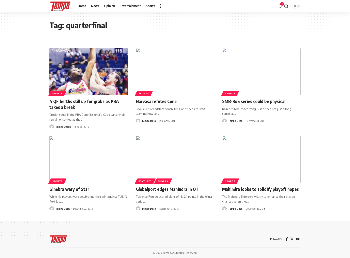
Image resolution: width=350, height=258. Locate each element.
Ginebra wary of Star (69, 189)
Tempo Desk (149, 120)
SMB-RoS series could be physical (253, 101)
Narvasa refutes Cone (156, 101)
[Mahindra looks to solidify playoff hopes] (261, 159)
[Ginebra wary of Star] (88, 159)
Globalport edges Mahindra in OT (167, 189)
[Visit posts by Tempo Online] (51, 126)
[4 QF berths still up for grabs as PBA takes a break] (88, 71)
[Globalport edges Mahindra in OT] (175, 159)
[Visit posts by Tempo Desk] (138, 121)
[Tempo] (60, 6)
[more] (160, 6)
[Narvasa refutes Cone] (175, 71)
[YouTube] (298, 239)
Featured (145, 181)
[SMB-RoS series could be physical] (261, 71)
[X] (292, 239)
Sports (57, 93)
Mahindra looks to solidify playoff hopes (260, 189)
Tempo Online (63, 126)
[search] (286, 6)
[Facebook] (287, 239)
